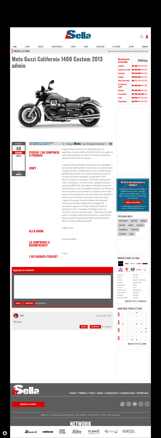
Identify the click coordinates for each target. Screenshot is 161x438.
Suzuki (135, 298)
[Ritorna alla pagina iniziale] (25, 390)
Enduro (143, 221)
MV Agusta (122, 292)
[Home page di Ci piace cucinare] (93, 432)
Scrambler (123, 229)
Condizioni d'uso (112, 393)
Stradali (122, 234)
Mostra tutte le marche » (136, 301)
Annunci (145, 46)
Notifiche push (142, 393)
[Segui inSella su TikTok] (122, 404)
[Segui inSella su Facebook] (141, 404)
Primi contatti (57, 46)
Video (86, 46)
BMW (120, 277)
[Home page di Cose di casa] (62, 432)
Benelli (135, 275)
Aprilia (120, 275)
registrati (95, 326)
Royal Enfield (122, 298)
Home (15, 46)
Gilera (120, 280)
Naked (131, 225)
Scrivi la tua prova (133, 202)
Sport (27, 46)
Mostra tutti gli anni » (137, 344)
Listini (131, 46)
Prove (73, 46)
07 (123, 324)
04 (137, 313)
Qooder (136, 295)
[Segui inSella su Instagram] (128, 404)
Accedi (18, 303)
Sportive (134, 229)
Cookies (100, 393)
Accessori (100, 46)
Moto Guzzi (122, 290)
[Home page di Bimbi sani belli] (111, 432)
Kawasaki (121, 285)
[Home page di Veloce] (48, 432)
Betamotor (137, 290)
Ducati (135, 277)
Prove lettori (116, 51)
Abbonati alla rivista (28, 404)
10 (137, 324)
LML (134, 287)
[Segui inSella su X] (147, 404)
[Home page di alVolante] (31, 432)
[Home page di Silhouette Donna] (130, 432)
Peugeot (136, 292)
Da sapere (116, 46)
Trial (132, 234)
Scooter (140, 225)
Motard (122, 225)
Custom (134, 221)
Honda (120, 282)
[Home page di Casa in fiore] (77, 432)
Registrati (29, 303)
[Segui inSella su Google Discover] (71, 143)
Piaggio (120, 295)
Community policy (127, 393)
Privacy (92, 393)
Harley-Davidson (139, 280)
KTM (135, 285)
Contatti (73, 393)
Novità (40, 46)
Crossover (123, 221)
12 (146, 332)
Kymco (120, 287)
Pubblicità (82, 393)
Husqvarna (137, 282)
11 (141, 324)
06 (146, 328)
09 (132, 340)
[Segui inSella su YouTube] (135, 404)
